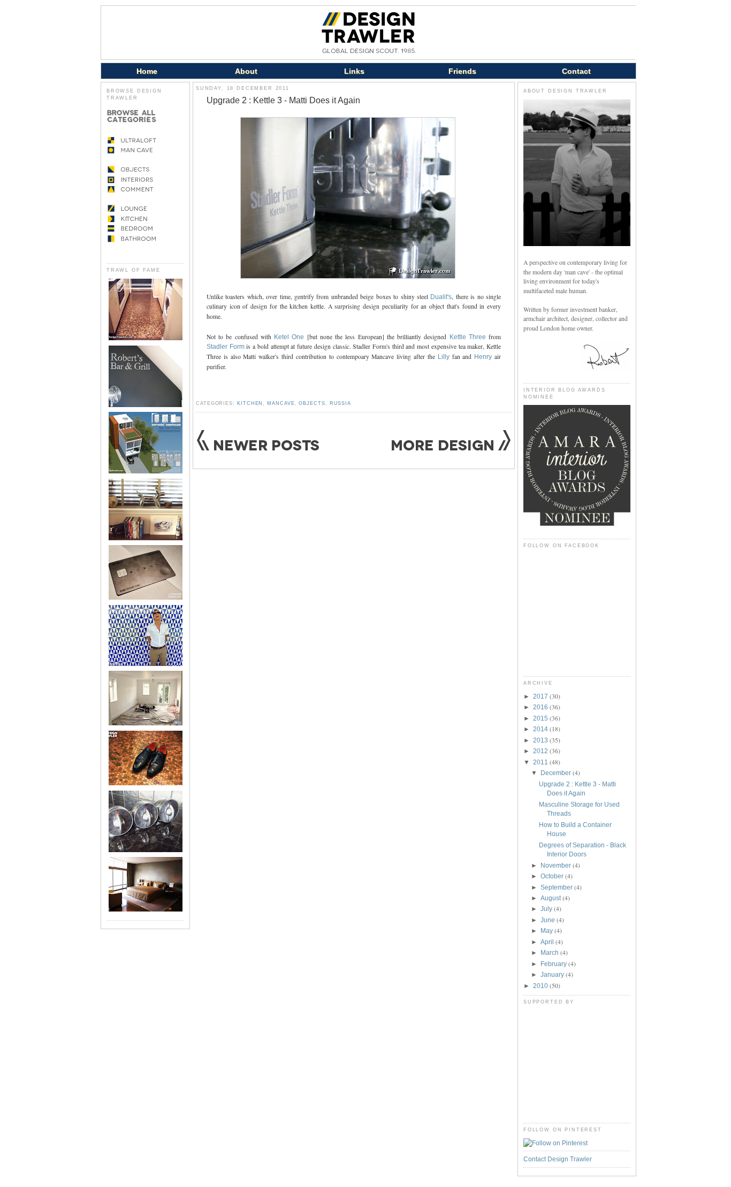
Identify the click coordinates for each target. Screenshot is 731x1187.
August (551, 897)
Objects (312, 403)
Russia (340, 403)
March (550, 952)
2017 (541, 696)
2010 (541, 985)
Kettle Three (468, 336)
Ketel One (289, 336)
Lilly (444, 356)
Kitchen (250, 403)
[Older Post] (451, 449)
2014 (541, 728)
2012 (541, 750)
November (556, 865)
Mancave (280, 403)
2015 (541, 718)
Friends (462, 71)
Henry (483, 356)
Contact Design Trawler (557, 1158)
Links (354, 71)
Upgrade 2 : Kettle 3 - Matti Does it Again (283, 100)
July (547, 908)
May (547, 930)
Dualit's (441, 296)
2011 (541, 762)
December (556, 772)
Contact (576, 71)
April (547, 941)
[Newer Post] (258, 449)
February (554, 963)
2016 (541, 706)
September (557, 887)
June (548, 919)
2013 (541, 740)
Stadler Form (226, 346)
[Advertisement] (576, 1063)
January (553, 974)
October (552, 875)
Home (146, 71)
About (246, 71)
